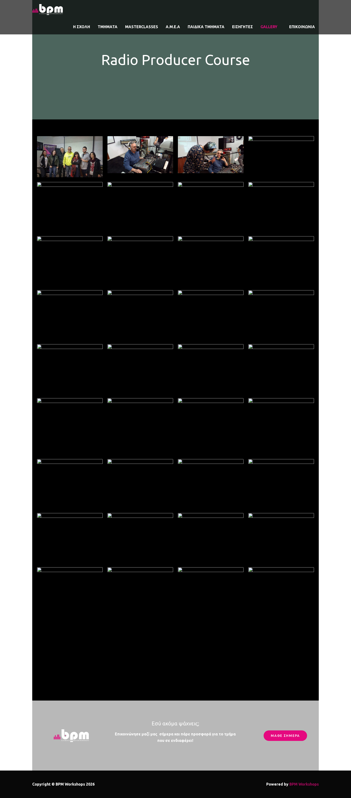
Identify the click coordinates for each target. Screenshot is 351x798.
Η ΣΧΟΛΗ (81, 27)
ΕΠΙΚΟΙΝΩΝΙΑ (302, 27)
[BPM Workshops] (47, 9)
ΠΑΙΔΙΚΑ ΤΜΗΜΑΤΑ (206, 27)
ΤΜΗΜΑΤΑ (107, 27)
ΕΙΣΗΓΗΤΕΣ (242, 27)
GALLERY (269, 27)
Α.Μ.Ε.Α (173, 27)
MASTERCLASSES (141, 27)
